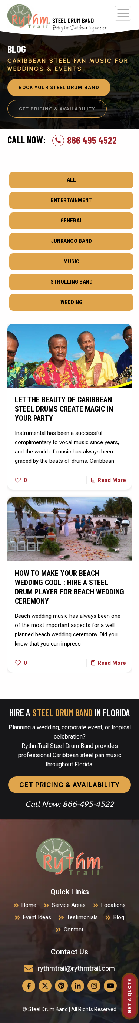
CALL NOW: (26, 139)
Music (71, 261)
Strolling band (71, 281)
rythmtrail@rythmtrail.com (76, 968)
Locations (113, 905)
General (71, 220)
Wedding (71, 302)
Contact (73, 929)
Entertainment (71, 200)
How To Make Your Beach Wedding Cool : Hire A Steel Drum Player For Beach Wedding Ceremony (69, 587)
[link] (69, 856)
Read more (111, 480)
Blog (118, 917)
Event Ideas (37, 917)
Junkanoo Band (71, 241)
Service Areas (69, 905)
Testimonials (82, 917)
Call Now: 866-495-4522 (69, 804)
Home (28, 905)
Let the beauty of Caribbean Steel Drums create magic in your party (64, 409)
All (71, 179)
